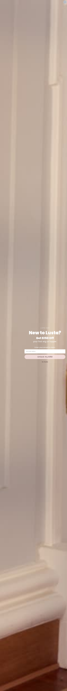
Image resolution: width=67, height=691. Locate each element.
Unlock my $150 (45, 357)
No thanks (45, 362)
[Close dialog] (65, 2)
